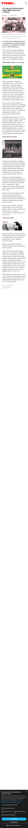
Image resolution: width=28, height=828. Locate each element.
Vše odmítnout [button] (14, 822)
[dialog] (14, 809)
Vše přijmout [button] (14, 819)
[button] (14, 802)
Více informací (19, 800)
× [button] (26, 791)
